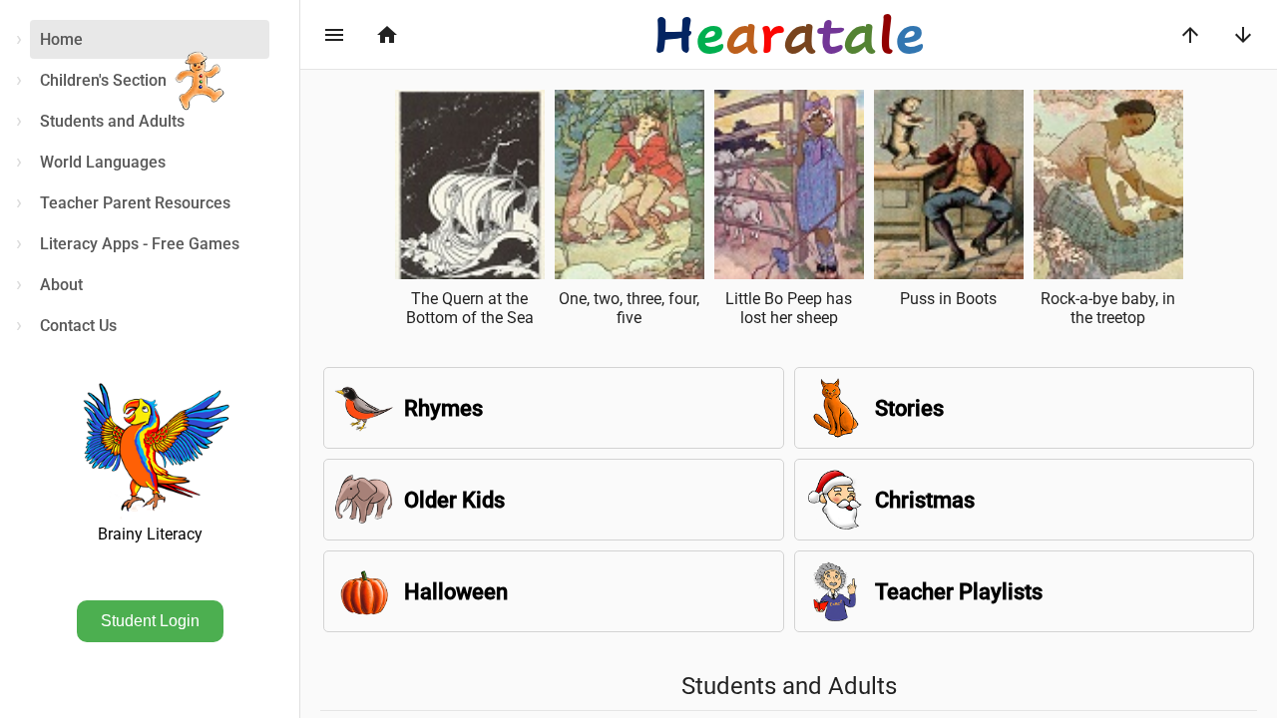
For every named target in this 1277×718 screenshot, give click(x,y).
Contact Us (78, 325)
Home (61, 39)
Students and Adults (112, 121)
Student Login (150, 620)
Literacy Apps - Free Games (139, 243)
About (61, 284)
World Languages (103, 162)
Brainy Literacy (150, 534)
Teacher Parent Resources (135, 202)
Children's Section (103, 80)
